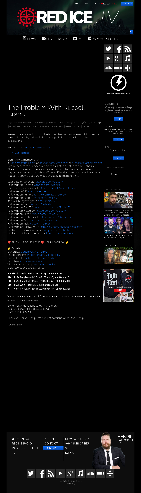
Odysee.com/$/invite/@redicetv (60, 188)
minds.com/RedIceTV (45, 214)
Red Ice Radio (56, 38)
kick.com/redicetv (41, 223)
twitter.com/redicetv (45, 197)
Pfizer (35, 126)
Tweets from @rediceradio (115, 167)
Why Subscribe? (77, 443)
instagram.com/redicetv (51, 210)
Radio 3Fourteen (104, 38)
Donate (118, 139)
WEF (94, 126)
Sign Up (125, 4)
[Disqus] (54, 351)
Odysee (27, 147)
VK (8, 152)
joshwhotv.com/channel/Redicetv (61, 226)
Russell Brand (57, 126)
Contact (51, 443)
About (84, 4)
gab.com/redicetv (41, 204)
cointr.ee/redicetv (31, 261)
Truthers (77, 126)
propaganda (44, 126)
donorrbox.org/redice (34, 251)
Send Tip (118, 158)
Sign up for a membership (113, 129)
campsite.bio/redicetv (56, 230)
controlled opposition (22, 123)
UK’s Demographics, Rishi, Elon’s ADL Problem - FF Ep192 (118, 236)
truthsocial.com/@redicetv (55, 217)
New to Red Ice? (77, 439)
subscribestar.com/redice (87, 162)
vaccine (86, 126)
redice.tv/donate (44, 264)
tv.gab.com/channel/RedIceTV (52, 207)
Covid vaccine (39, 123)
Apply (118, 119)
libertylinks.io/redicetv (59, 233)
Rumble (47, 147)
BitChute (37, 147)
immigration (71, 123)
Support (71, 452)
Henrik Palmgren (70, 481)
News (31, 38)
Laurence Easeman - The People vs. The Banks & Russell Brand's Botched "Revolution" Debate (118, 212)
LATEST (110, 4)
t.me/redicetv (46, 201)
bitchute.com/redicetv (49, 181)
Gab (17, 152)
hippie (62, 123)
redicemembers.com (22, 162)
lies (18, 126)
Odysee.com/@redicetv (48, 184)
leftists (12, 126)
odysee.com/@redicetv (53, 162)
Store (95, 4)
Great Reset (52, 123)
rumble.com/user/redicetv (50, 194)
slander (68, 126)
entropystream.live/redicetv (43, 254)
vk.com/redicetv (38, 191)
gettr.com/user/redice (44, 220)
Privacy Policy (70, 484)
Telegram (25, 152)
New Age (26, 126)
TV (79, 38)
